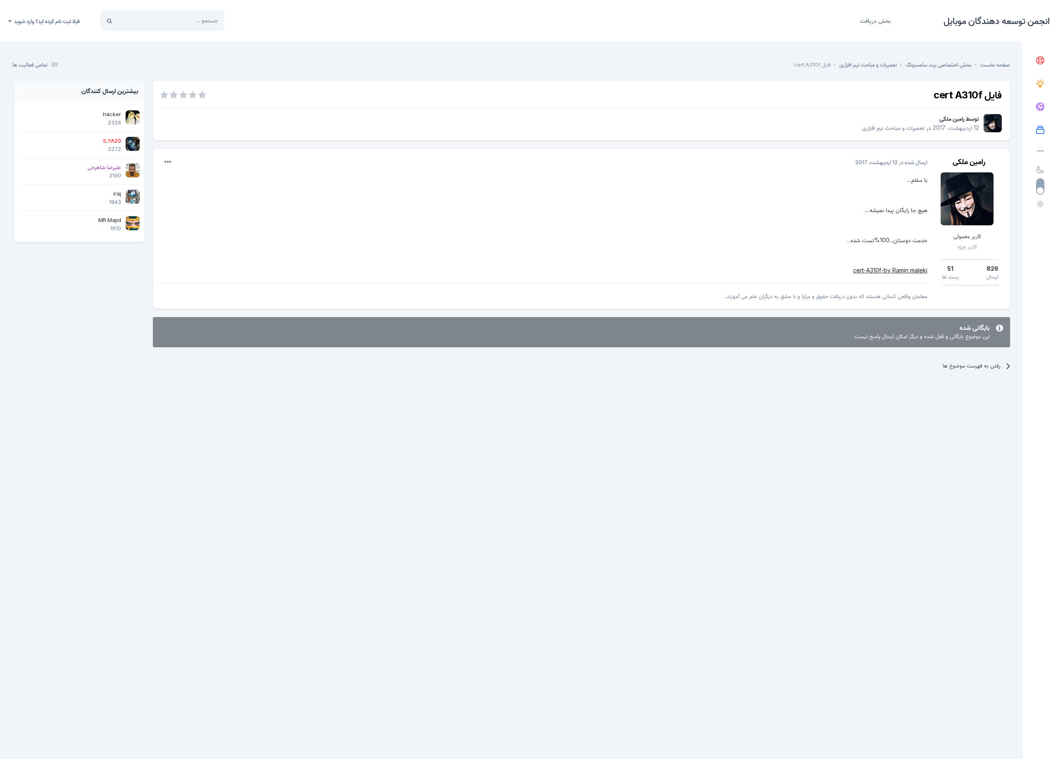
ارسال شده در (891, 162)
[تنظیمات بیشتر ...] (168, 162)
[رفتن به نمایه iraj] (133, 197)
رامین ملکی (952, 118)
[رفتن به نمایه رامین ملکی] (993, 123)
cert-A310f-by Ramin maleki (890, 270)
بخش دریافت (875, 20)
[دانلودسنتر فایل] (1040, 130)
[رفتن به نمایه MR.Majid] (133, 223)
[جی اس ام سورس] (1040, 83)
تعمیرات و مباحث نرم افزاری (893, 127)
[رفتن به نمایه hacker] (133, 117)
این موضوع (141, 20)
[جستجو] (109, 20)
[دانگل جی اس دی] (1040, 107)
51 (950, 268)
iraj (117, 193)
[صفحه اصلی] (1040, 60)
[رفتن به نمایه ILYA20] (133, 144)
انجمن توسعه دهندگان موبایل (997, 20)
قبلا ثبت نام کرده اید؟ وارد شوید (46, 21)
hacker (112, 114)
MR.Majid (109, 220)
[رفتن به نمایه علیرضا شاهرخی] (133, 170)
